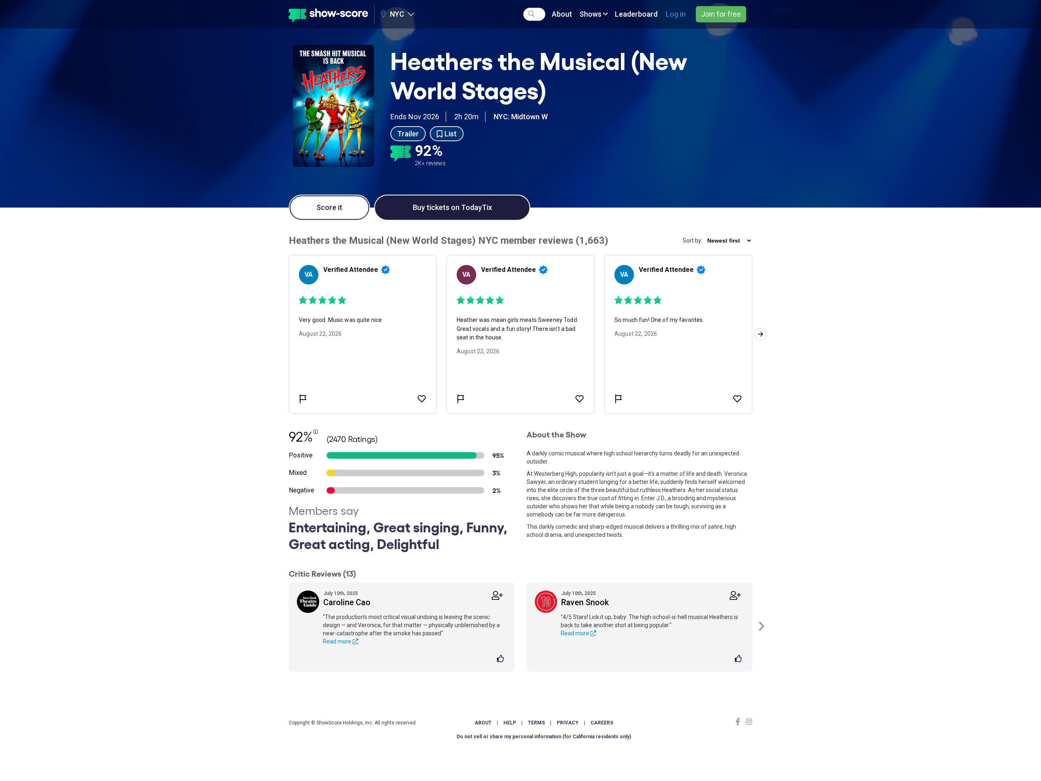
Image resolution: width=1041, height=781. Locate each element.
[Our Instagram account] (748, 722)
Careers (601, 723)
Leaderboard (636, 14)
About (562, 14)
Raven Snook (585, 602)
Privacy (568, 723)
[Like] (501, 659)
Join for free (721, 14)
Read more (338, 641)
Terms (536, 723)
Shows (591, 14)
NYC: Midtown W (521, 116)
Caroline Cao (346, 602)
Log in (676, 14)
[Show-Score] (328, 14)
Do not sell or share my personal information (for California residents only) (544, 736)
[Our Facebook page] (740, 722)
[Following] (497, 596)
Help (509, 723)
